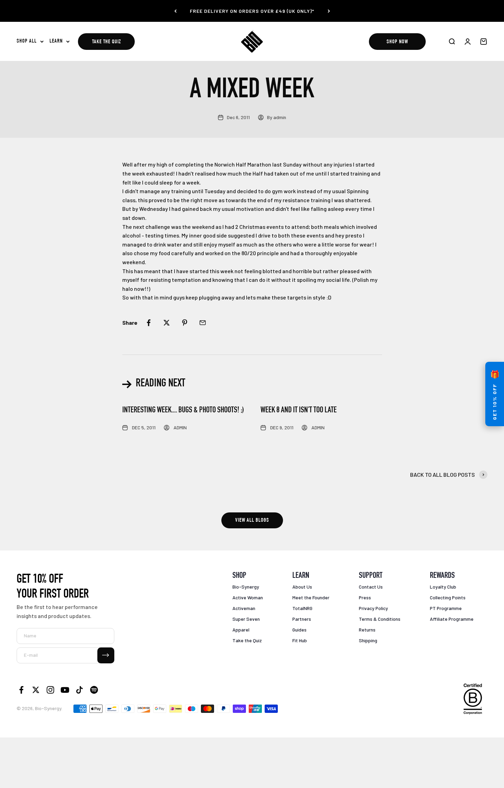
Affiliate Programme (452, 619)
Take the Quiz (106, 42)
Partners (301, 619)
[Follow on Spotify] (94, 690)
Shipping (368, 640)
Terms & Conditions (379, 619)
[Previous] (175, 11)
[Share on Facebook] (149, 323)
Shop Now (397, 42)
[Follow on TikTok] (79, 690)
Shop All (27, 41)
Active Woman (247, 597)
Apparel (240, 630)
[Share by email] (203, 323)
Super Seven (246, 619)
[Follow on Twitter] (36, 690)
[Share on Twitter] (167, 323)
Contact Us (371, 587)
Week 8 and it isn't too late (298, 410)
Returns (367, 630)
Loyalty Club (443, 587)
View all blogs (252, 520)
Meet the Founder (310, 597)
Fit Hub (299, 640)
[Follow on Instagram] (50, 690)
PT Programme (446, 608)
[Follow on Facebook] (21, 690)
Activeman (243, 608)
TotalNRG (302, 608)
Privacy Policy (373, 608)
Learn (56, 41)
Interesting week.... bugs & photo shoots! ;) (183, 410)
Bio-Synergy (245, 587)
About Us (302, 587)
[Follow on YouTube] (65, 690)
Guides (299, 630)
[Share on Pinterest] (185, 323)
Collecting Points (448, 597)
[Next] (329, 11)
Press (365, 597)
